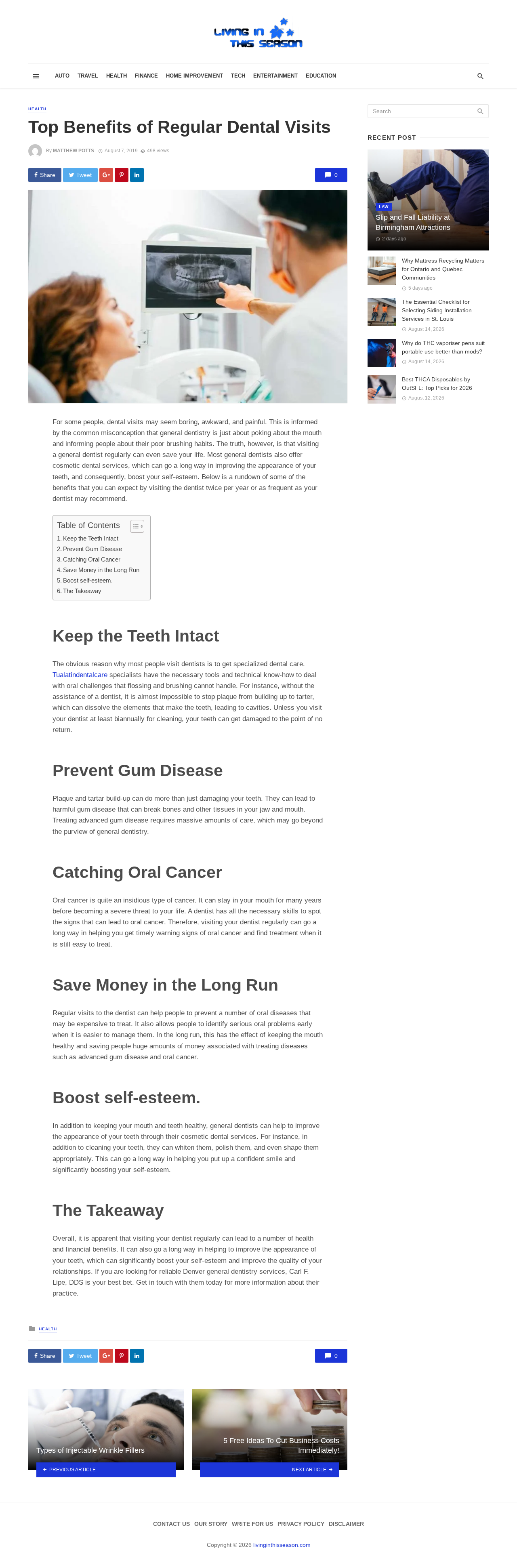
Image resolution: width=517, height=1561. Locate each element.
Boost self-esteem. (88, 580)
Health (116, 76)
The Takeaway (82, 590)
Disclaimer (346, 1524)
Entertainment (275, 76)
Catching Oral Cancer (91, 559)
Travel (88, 76)
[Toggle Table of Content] (133, 526)
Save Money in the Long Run (101, 569)
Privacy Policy (300, 1524)
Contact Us (171, 1524)
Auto (62, 76)
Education (321, 76)
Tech (238, 76)
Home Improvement (194, 76)
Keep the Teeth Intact (90, 538)
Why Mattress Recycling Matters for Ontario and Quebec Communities (443, 269)
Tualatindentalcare (80, 675)
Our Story (210, 1524)
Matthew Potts (73, 151)
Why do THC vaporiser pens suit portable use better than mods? (443, 347)
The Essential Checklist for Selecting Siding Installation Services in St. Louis (437, 310)
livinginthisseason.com (282, 1545)
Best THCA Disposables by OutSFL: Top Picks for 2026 (437, 383)
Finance (146, 76)
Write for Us (252, 1524)
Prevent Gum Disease (92, 548)
